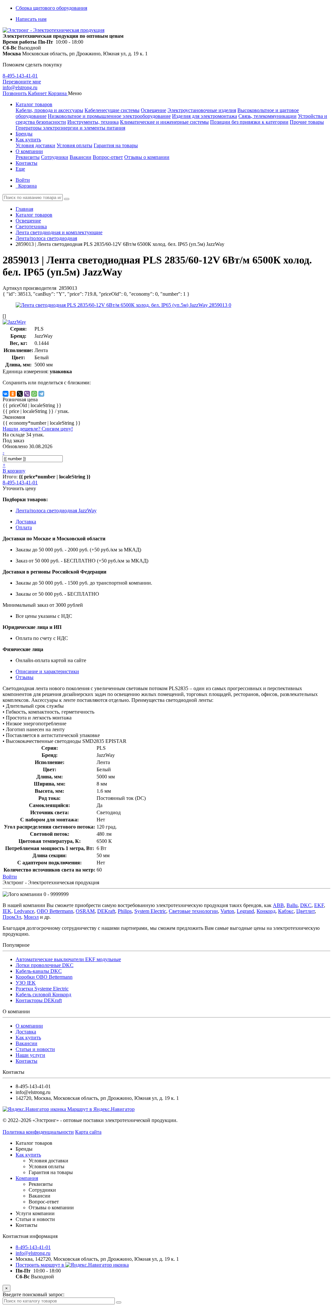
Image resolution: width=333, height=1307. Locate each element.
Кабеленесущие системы (112, 110)
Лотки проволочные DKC (44, 965)
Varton (227, 911)
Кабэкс (286, 911)
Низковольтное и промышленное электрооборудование (109, 116)
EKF (319, 905)
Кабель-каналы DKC (39, 971)
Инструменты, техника (93, 122)
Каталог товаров (34, 104)
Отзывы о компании (146, 157)
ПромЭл (12, 917)
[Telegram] (41, 394)
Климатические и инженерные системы (164, 122)
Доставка (26, 1031)
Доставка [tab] (26, 521)
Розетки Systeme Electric (42, 988)
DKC (306, 905)
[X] (20, 394)
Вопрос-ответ (108, 157)
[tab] (24, 677)
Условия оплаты (74, 145)
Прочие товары (307, 122)
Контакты (26, 163)
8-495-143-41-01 (20, 75)
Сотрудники (54, 157)
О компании (29, 151)
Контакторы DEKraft (39, 1000)
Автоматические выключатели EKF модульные (68, 959)
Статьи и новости (35, 1049)
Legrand (245, 911)
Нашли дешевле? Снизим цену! (38, 429)
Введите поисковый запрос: (33, 1294)
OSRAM (85, 911)
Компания (27, 1178)
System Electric (150, 911)
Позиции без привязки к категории (249, 122)
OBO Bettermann (55, 911)
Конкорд (266, 911)
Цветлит (305, 911)
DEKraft (106, 911)
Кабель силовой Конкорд (43, 994)
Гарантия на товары (116, 145)
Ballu (292, 905)
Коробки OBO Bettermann (44, 977)
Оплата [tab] (24, 527)
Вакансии (80, 157)
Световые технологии (193, 911)
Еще (20, 169)
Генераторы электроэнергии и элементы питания (70, 128)
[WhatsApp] (34, 394)
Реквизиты (28, 157)
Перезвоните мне (22, 81)
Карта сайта (88, 1132)
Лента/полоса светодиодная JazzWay (56, 510)
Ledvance (24, 911)
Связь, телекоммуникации (267, 116)
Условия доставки (35, 145)
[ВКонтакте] (5, 394)
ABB (278, 905)
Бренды (24, 133)
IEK (7, 911)
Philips (125, 911)
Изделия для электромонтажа (204, 116)
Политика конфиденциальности (38, 1132)
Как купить (28, 139)
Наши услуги (30, 1055)
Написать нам (31, 19)
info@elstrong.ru (20, 87)
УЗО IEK (26, 983)
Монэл (31, 917)
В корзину (14, 471)
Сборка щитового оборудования (51, 8)
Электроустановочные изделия (201, 110)
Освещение (153, 110)
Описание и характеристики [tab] (47, 671)
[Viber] (27, 394)
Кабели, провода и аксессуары (49, 110)
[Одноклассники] (13, 394)
